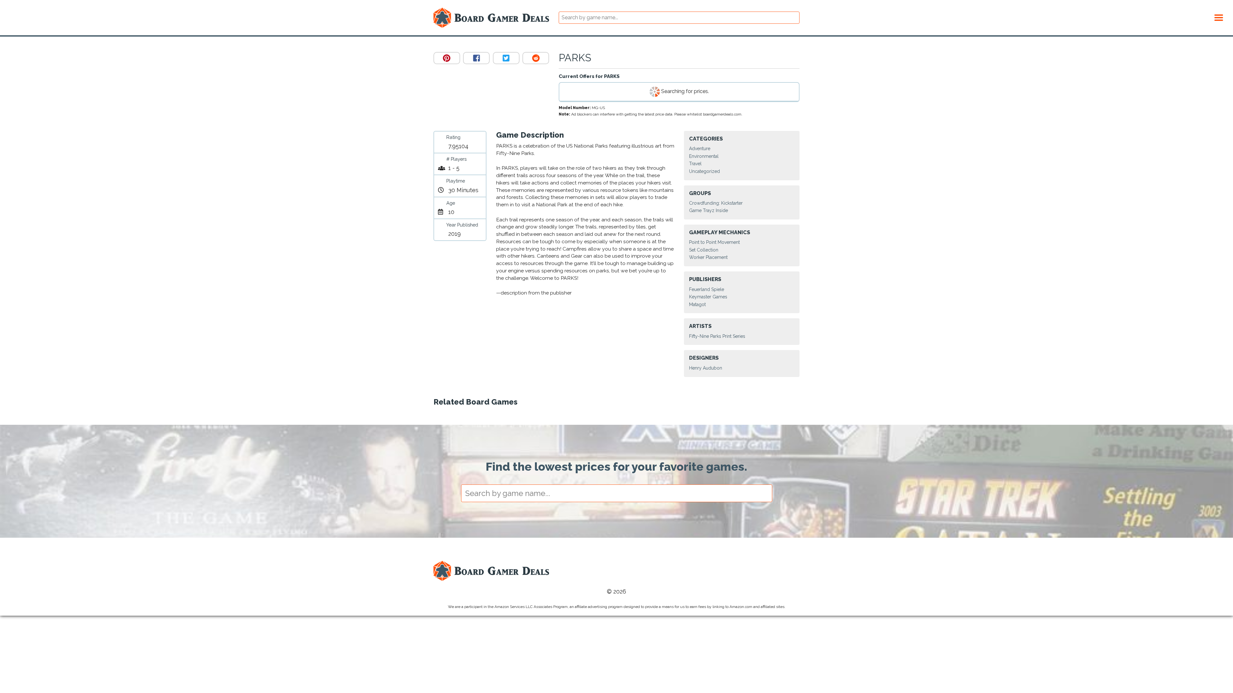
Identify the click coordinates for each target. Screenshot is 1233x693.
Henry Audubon (705, 368)
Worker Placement (708, 257)
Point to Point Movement (714, 242)
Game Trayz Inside (708, 210)
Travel (695, 163)
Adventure (699, 148)
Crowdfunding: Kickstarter (716, 203)
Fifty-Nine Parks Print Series (717, 336)
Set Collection (703, 249)
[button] (1218, 16)
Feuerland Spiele (706, 289)
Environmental (704, 156)
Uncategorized (704, 171)
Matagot (697, 304)
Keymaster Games (708, 296)
